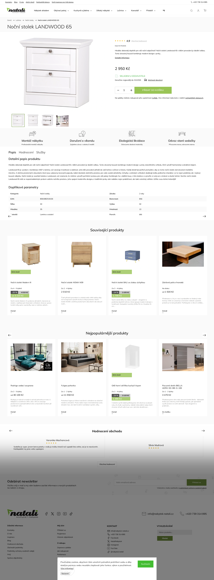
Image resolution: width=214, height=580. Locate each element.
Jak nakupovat (62, 551)
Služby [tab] (40, 152)
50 (41, 204)
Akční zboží (30, 2)
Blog (15, 2)
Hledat (165, 538)
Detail (13, 311)
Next (204, 216)
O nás (21, 2)
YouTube (65, 514)
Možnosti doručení (155, 80)
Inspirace (10, 537)
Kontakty (8, 2)
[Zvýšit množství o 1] (131, 90)
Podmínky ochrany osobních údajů (20, 551)
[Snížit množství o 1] (118, 90)
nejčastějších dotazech (194, 98)
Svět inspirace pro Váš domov (63, 2)
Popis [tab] (12, 152)
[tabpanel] (31, 275)
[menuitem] (41, 10)
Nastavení (65, 574)
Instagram (59, 514)
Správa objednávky (14, 558)
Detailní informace (122, 58)
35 (41, 209)
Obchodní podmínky (15, 547)
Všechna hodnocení (139, 41)
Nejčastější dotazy (43, 2)
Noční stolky (45, 194)
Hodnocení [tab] (26, 152)
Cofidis (154, 98)
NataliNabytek (52, 514)
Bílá (140, 199)
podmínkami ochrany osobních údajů (192, 488)
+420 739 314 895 (196, 513)
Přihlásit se (196, 482)
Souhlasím (145, 564)
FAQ (9, 554)
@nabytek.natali (71, 514)
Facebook (46, 514)
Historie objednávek (65, 537)
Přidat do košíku (153, 90)
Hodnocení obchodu (15, 544)
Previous (10, 216)
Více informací (67, 568)
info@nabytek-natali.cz (161, 513)
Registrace (61, 534)
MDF (41, 170)
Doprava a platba (64, 547)
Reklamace (61, 554)
